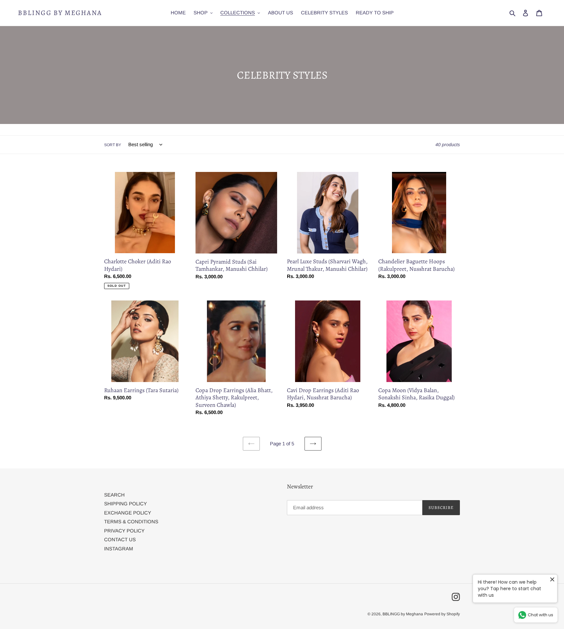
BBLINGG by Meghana (60, 13)
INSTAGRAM (118, 548)
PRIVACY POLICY (124, 530)
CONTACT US (120, 539)
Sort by (112, 145)
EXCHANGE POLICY (127, 512)
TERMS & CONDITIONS (131, 521)
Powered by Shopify (442, 614)
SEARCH (114, 495)
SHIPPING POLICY (125, 503)
